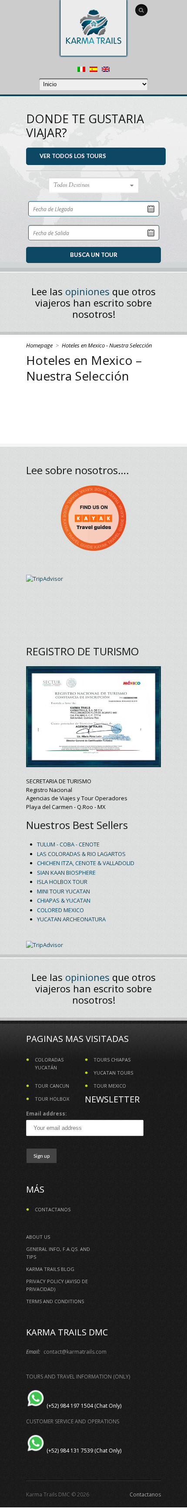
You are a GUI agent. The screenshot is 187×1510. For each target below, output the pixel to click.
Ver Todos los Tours (73, 155)
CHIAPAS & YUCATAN (63, 900)
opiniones (87, 291)
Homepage (39, 345)
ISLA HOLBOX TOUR (62, 882)
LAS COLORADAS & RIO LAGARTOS (81, 854)
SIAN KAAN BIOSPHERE (66, 872)
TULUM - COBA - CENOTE (68, 844)
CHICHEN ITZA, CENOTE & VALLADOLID (85, 863)
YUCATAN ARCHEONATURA (71, 919)
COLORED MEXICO (60, 910)
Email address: (46, 1113)
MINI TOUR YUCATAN (63, 891)
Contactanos (145, 1494)
